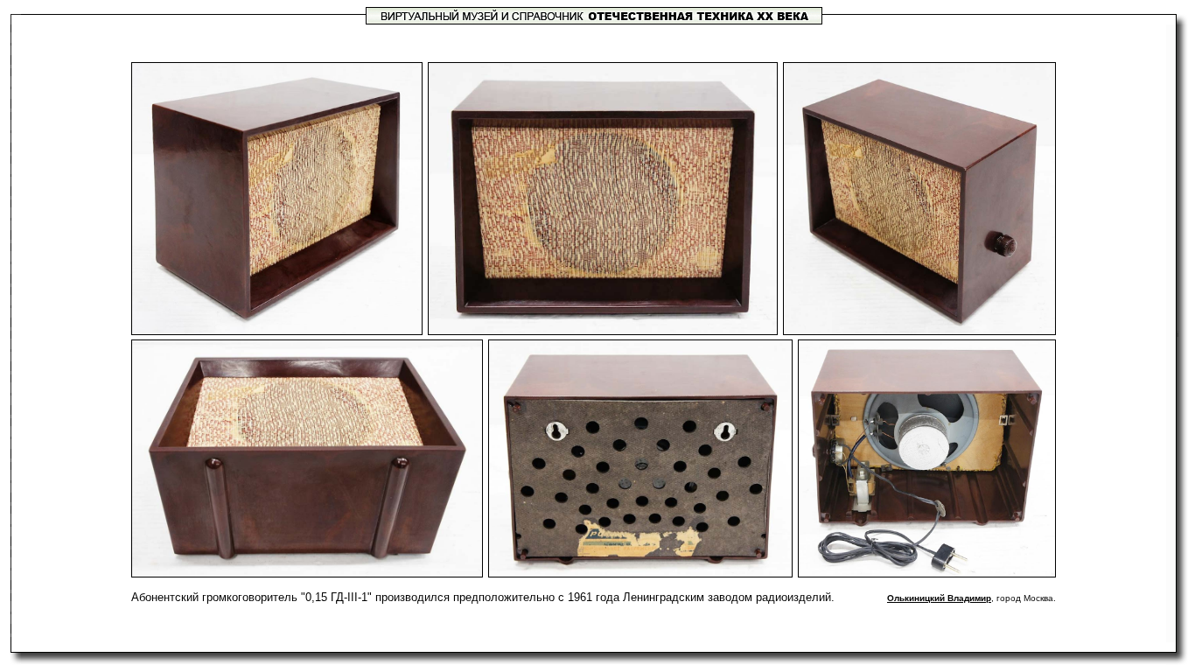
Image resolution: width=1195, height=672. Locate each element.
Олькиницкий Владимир (939, 598)
